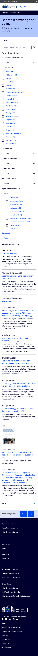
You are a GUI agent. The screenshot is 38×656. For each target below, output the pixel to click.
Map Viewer (7, 301)
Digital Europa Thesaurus (11, 188)
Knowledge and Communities (12, 57)
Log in (21, 6)
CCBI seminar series (10, 253)
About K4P (6, 559)
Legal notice (6, 643)
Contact (4, 548)
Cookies (5, 635)
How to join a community (11, 577)
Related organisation (9, 158)
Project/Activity (7, 148)
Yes (23, 514)
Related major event (9, 168)
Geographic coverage (9, 178)
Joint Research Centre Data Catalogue (16, 596)
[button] (25, 6)
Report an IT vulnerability (11, 627)
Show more (6, 233)
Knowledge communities (11, 573)
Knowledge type (7, 67)
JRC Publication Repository (12, 592)
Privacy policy (7, 639)
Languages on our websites (12, 631)
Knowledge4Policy (9, 524)
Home (6, 40)
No (31, 514)
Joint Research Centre (10, 588)
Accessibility (6, 647)
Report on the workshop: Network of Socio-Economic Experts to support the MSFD (18, 454)
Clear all (7, 238)
